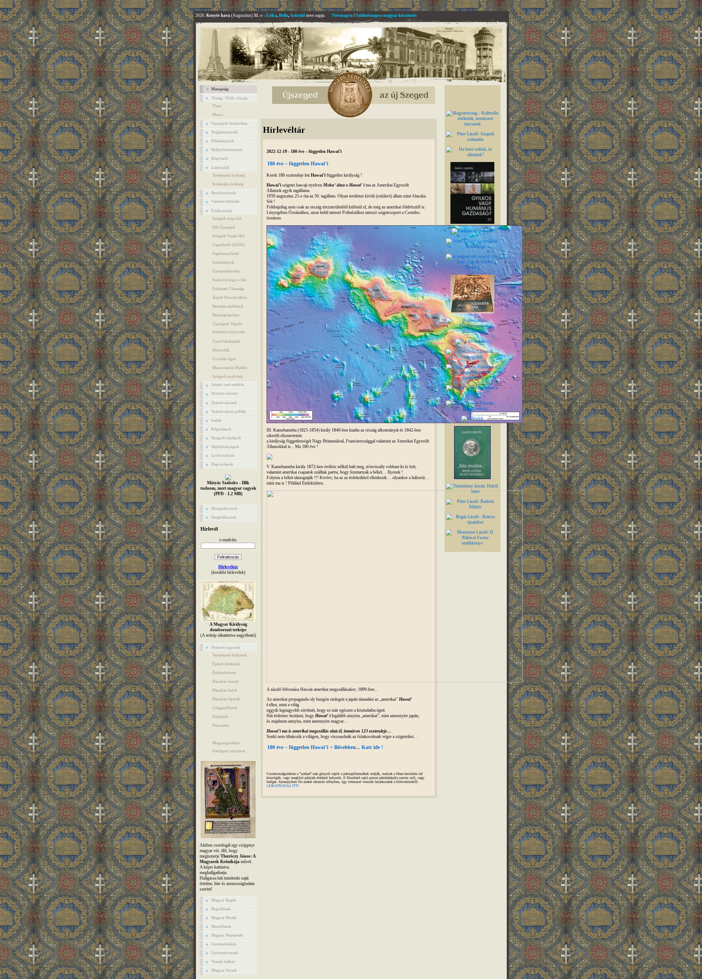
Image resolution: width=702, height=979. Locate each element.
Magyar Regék (223, 900)
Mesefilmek (221, 926)
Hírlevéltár (228, 566)
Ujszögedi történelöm (229, 123)
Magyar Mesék (224, 917)
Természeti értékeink (229, 655)
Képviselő (219, 158)
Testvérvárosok (224, 402)
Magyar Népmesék (227, 935)
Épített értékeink (226, 664)
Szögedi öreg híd (226, 218)
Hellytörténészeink (227, 149)
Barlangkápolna (225, 315)
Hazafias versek (225, 681)
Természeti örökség (228, 175)
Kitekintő (220, 716)
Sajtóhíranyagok (225, 446)
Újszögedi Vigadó (227, 323)
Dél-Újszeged (223, 227)
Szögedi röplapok (226, 438)
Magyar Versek (224, 970)
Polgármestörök (224, 132)
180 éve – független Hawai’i (297, 163)
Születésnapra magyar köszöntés (386, 15)
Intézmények (223, 262)
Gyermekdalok (224, 944)
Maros (217, 114)
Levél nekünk (223, 455)
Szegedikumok (224, 517)
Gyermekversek (224, 952)
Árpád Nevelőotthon (229, 297)
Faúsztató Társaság (228, 288)
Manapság (220, 89)
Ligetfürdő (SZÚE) (228, 244)
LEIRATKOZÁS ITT (282, 786)
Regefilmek (221, 909)
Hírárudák (221, 350)
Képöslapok (221, 429)
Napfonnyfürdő (225, 253)
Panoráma (220, 725)
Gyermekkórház (226, 271)
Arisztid (297, 15)
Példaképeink (222, 141)
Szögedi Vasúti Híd (228, 236)
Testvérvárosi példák (228, 411)
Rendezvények (223, 193)
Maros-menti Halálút (229, 367)
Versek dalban (223, 961)
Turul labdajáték (226, 341)
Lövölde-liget (223, 359)
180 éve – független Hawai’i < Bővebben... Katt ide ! (325, 747)
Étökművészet (224, 672)
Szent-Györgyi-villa (229, 280)
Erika (271, 15)
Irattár (216, 420)
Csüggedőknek (225, 707)
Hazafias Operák (226, 699)
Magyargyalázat (225, 743)
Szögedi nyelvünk (227, 376)
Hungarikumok (224, 508)
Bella (283, 15)
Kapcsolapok (222, 464)
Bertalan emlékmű (227, 306)
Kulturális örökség (228, 184)
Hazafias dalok (224, 690)
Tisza (216, 105)
